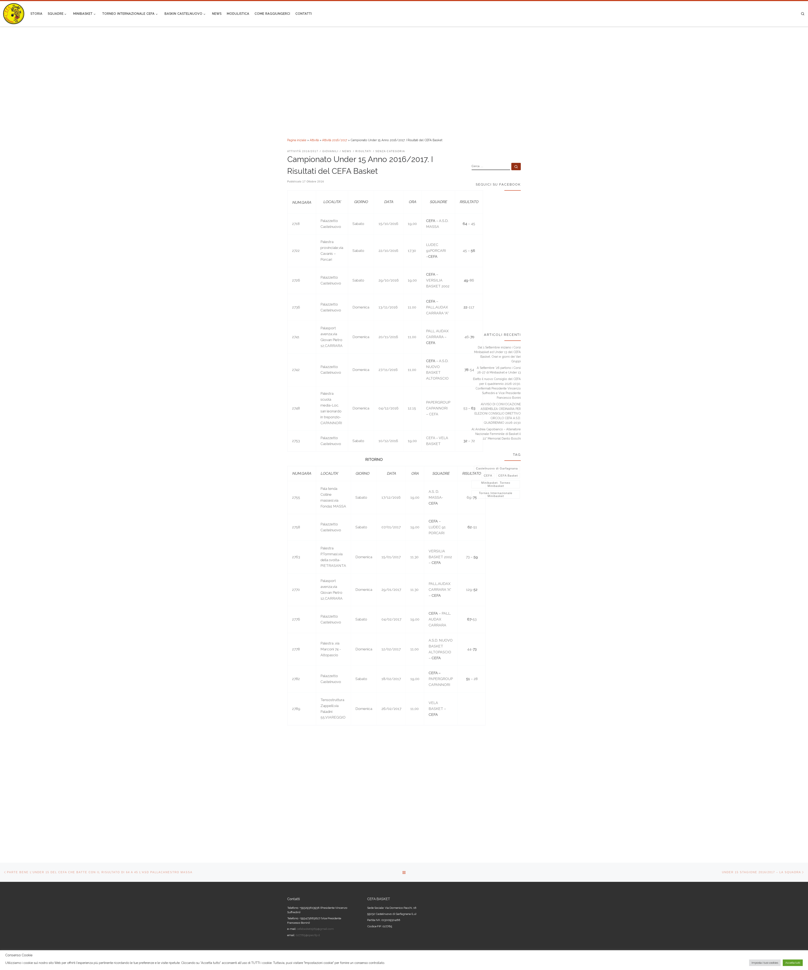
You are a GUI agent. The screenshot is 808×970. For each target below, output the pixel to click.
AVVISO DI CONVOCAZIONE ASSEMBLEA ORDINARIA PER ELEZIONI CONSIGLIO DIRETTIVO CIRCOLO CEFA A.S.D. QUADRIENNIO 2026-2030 (497, 413)
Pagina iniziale (296, 140)
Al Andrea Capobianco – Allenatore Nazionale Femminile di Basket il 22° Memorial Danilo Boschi (496, 434)
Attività (314, 140)
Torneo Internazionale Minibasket (495, 494)
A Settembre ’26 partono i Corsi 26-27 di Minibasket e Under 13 (499, 370)
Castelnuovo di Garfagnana (497, 468)
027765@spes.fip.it (307, 935)
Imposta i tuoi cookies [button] (765, 962)
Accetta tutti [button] (792, 962)
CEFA (488, 475)
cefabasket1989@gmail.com (315, 928)
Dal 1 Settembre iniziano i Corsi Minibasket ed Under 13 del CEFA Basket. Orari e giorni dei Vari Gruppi (497, 354)
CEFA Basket (508, 475)
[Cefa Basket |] (13, 13)
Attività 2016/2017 (334, 140)
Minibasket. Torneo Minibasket (495, 484)
